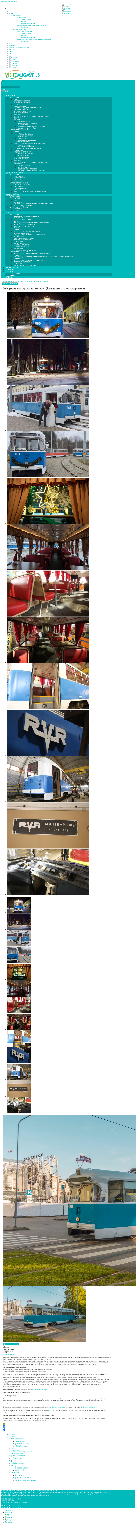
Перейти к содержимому (9, 1)
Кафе (16, 210)
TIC (10, 53)
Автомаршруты (20, 1475)
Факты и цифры (26, 19)
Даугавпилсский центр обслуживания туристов (31, 25)
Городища (18, 1445)
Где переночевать (14, 173)
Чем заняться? (21, 281)
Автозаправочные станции (25, 265)
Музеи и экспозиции (22, 102)
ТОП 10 (13, 1436)
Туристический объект (9, 281)
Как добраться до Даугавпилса (26, 216)
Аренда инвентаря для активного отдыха (31, 235)
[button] (13, 13)
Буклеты (12, 45)
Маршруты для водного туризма (31, 170)
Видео (12, 275)
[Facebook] (57, 1426)
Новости (10, 269)
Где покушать (12, 195)
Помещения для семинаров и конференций (32, 253)
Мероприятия (12, 267)
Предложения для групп (40, 281)
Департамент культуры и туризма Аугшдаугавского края (34, 39)
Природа (14, 1465)
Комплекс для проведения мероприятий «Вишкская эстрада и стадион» (44, 257)
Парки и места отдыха (27, 136)
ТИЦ (10, 51)
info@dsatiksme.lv (8, 1354)
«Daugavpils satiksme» (40, 1389)
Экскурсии (24, 27)
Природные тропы (21, 1469)
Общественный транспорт (24, 226)
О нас (11, 13)
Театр (12, 1448)
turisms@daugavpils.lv (9, 1501)
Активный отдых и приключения (27, 148)
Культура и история (17, 1438)
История (23, 21)
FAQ (10, 43)
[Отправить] (57, 1430)
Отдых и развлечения (18, 1455)
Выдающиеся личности (28, 23)
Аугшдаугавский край (19, 29)
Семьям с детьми (16, 1458)
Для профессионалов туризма (19, 47)
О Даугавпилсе (21, 17)
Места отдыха (19, 1470)
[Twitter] (57, 1428)
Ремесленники (15, 1450)
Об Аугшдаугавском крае (24, 31)
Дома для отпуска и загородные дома (30, 191)
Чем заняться (12, 96)
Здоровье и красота (17, 1453)
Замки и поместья (20, 1441)
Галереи (9, 271)
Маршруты (14, 1474)
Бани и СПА (15, 1472)
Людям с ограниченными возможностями (31, 116)
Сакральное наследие (22, 1446)
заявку (50, 1410)
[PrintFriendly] (57, 1424)
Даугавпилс (16, 15)
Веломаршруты (20, 1479)
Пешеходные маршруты (23, 1477)
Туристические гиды (22, 219)
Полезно (10, 212)
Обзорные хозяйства (17, 1463)
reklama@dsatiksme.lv (89, 1407)
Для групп (29, 281)
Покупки (13, 1457)
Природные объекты (21, 1467)
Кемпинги (18, 193)
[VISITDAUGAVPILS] (22, 79)
